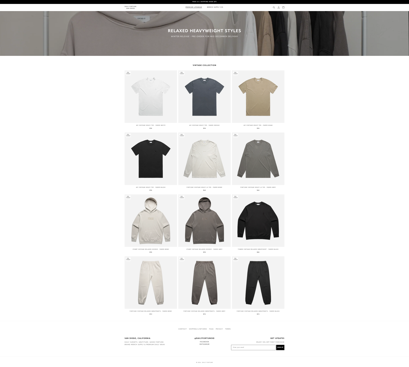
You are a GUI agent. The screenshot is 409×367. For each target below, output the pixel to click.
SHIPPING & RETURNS (198, 329)
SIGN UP (280, 347)
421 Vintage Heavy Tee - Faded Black (151, 187)
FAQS (211, 329)
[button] (193, 7)
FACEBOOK (206, 342)
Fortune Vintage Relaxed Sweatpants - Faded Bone (151, 311)
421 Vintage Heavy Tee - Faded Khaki (258, 125)
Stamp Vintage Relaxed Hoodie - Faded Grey (204, 249)
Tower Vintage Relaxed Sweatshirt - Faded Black (258, 249)
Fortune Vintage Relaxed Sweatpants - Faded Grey (204, 311)
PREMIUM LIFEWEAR (194, 7)
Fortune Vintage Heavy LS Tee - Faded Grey (258, 187)
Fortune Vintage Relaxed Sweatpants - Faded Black (258, 311)
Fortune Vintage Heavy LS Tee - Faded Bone (204, 187)
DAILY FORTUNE (207, 362)
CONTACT (182, 329)
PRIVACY (219, 329)
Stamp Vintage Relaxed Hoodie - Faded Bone (151, 249)
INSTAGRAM (205, 345)
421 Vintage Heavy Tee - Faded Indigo (204, 125)
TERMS (228, 329)
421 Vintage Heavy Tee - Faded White (151, 125)
